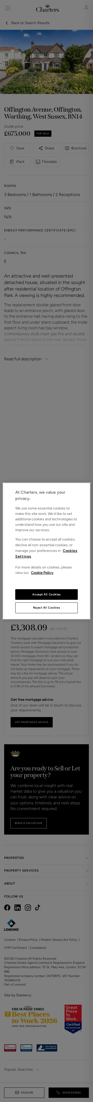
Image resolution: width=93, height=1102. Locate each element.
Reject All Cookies (46, 608)
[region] (46, 551)
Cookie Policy (42, 573)
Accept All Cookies (46, 594)
